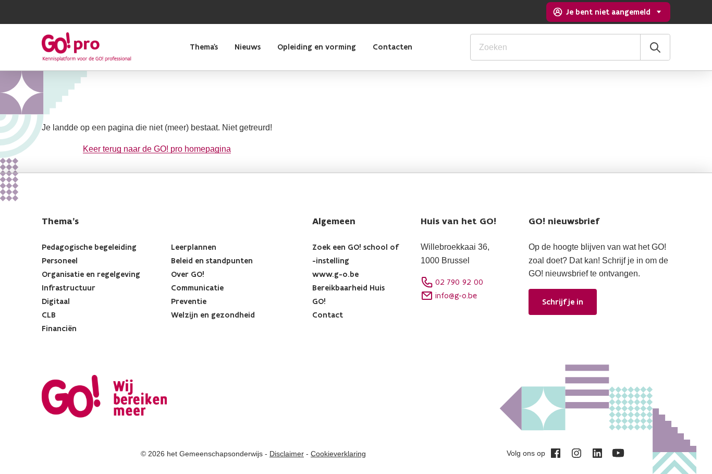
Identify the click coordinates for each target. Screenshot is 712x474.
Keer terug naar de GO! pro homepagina (157, 148)
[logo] (86, 47)
